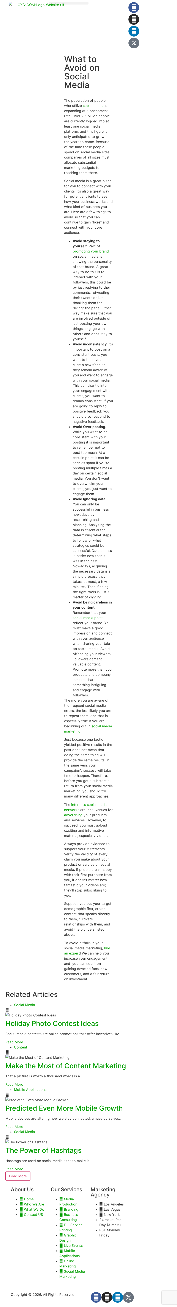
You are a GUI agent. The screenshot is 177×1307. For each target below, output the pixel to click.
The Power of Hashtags (43, 1150)
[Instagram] (133, 19)
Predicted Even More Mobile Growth (64, 1108)
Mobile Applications (30, 1089)
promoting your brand (91, 251)
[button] (68, 3)
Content (20, 1047)
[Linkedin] (133, 31)
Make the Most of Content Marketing (65, 1066)
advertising (74, 815)
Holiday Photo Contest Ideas (52, 1023)
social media (93, 105)
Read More (14, 1042)
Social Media (24, 1005)
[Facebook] (133, 7)
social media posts (88, 618)
